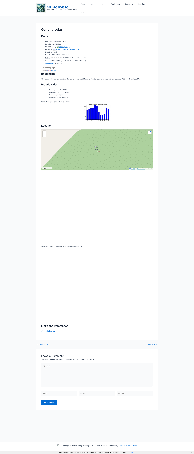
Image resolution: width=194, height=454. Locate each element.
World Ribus (49, 63)
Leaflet (133, 169)
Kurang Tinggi (64, 47)
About (83, 4)
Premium (141, 4)
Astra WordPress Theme (128, 446)
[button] (86, 4)
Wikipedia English (48, 331)
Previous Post (43, 344)
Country (102, 4)
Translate (53, 70)
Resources (129, 4)
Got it (131, 452)
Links (83, 12)
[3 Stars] (56, 57)
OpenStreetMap (141, 169)
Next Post (152, 344)
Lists (92, 4)
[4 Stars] (59, 57)
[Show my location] (150, 132)
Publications (115, 4)
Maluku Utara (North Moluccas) (68, 49)
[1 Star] (52, 57)
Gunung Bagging (57, 6)
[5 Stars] (61, 57)
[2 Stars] (54, 57)
